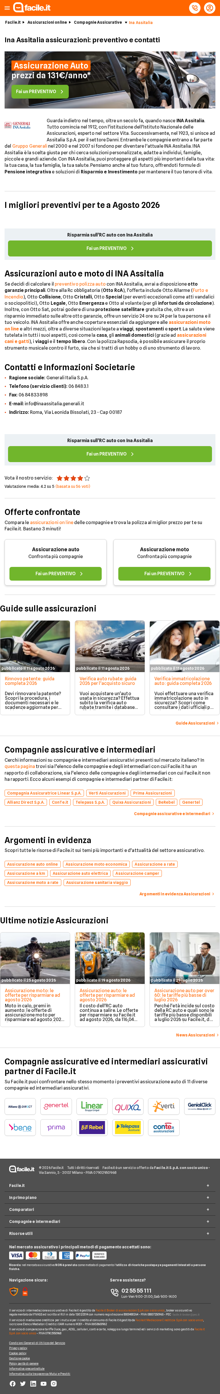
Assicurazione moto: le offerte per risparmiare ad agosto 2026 (32, 995)
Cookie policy (17, 1353)
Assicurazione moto (164, 549)
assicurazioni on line (51, 522)
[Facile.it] (31, 10)
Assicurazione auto (55, 549)
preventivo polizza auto (80, 284)
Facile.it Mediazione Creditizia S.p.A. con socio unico (169, 1320)
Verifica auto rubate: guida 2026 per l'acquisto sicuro (108, 681)
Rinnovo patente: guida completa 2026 (30, 681)
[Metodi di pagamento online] (59, 1255)
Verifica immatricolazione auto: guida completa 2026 (183, 681)
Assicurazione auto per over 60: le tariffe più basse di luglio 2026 (184, 995)
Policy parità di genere (23, 1363)
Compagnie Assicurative (98, 22)
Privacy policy (18, 1348)
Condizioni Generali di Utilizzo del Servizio (37, 1343)
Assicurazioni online (47, 22)
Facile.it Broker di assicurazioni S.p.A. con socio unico (130, 1310)
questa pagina (20, 766)
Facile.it (13, 22)
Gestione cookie (19, 1358)
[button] (7, 8)
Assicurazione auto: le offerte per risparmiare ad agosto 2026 (107, 995)
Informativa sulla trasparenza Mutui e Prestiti (39, 1373)
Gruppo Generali (29, 146)
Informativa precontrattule (27, 1368)
